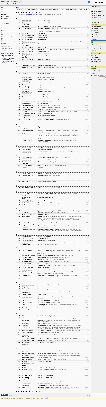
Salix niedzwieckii (27, 323)
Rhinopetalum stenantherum (26, 291)
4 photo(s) (87, 51)
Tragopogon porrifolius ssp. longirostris (28, 354)
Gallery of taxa (96, 30)
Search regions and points (98, 15)
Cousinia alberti (26, 103)
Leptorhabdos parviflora (26, 197)
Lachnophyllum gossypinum (26, 194)
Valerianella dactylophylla (26, 378)
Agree (45, 398)
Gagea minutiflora (27, 157)
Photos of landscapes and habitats (7, 56)
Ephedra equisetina (27, 130)
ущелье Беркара (86, 9)
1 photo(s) (87, 20)
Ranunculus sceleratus (28, 284)
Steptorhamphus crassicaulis (26, 343)
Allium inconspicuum (28, 35)
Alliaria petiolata (26, 28)
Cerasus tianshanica (27, 83)
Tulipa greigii (26, 367)
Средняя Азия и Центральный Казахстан (36, 9)
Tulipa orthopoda (27, 369)
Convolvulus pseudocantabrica (27, 91)
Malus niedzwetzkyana (28, 214)
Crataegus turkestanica (28, 113)
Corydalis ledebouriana (28, 97)
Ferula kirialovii (26, 147)
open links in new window (7, 28)
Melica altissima (26, 227)
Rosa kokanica (26, 300)
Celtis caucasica (26, 77)
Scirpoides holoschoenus (26, 326)
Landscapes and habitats (7, 36)
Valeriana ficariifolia (28, 375)
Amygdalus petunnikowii (25, 44)
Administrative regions (98, 46)
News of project (96, 57)
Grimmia (24, 167)
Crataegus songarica (27, 111)
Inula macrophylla (27, 173)
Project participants (97, 61)
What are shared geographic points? (8, 62)
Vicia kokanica (26, 383)
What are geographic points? (8, 53)
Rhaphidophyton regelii (28, 287)
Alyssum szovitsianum (28, 41)
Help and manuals (97, 59)
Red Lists (95, 34)
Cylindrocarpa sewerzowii (26, 120)
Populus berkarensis (27, 267)
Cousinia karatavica (27, 105)
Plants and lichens (6, 38)
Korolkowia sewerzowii (28, 187)
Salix (23, 316)
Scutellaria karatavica (28, 332)
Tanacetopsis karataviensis (25, 350)
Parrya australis (26, 257)
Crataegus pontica (27, 109)
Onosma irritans (26, 236)
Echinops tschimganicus (26, 127)
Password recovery (97, 70)
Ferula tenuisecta (27, 149)
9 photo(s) (87, 278)
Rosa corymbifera (27, 296)
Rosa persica (25, 304)
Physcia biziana (26, 263)
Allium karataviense (27, 37)
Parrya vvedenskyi (27, 259)
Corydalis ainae (26, 95)
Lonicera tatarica (26, 203)
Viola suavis (25, 385)
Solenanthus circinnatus (28, 338)
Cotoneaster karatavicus (28, 99)
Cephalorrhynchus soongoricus (27, 79)
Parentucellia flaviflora (28, 255)
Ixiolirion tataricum (27, 175)
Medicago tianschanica (28, 223)
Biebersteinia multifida (28, 65)
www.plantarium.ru (98, 395)
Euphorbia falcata (27, 140)
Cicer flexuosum (26, 89)
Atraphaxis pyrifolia (27, 59)
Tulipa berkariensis (27, 361)
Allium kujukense (27, 39)
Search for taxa (96, 13)
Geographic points (6, 34)
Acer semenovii (26, 20)
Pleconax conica (26, 265)
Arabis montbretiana (27, 47)
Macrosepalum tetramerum (26, 211)
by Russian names (6, 11)
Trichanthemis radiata (28, 357)
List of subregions (6, 32)
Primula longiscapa (27, 272)
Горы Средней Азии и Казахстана (52, 9)
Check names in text (97, 17)
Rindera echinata (26, 294)
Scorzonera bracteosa (28, 330)
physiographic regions (7, 48)
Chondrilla (25, 85)
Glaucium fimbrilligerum (26, 162)
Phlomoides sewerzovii (28, 261)
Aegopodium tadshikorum (25, 23)
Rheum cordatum (27, 289)
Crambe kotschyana (27, 107)
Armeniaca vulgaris (27, 49)
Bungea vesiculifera (27, 67)
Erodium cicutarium (27, 134)
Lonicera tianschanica (28, 205)
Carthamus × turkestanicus (25, 74)
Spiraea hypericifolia (28, 340)
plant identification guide (30, 14)
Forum (94, 55)
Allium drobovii (26, 33)
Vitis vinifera (25, 387)
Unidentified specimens (98, 28)
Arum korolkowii (27, 53)
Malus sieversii (26, 216)
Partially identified (97, 26)
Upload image (96, 22)
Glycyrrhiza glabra (27, 165)
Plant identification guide (98, 11)
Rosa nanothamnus (27, 302)
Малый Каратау (78, 9)
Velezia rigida (26, 381)
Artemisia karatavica (28, 51)
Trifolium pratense (27, 359)
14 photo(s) (86, 367)
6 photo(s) (87, 267)
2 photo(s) (87, 37)
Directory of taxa (96, 32)
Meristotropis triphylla (28, 229)
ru (89, 1)
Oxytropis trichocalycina (26, 243)
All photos (95, 24)
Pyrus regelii (25, 279)
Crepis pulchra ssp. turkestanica (27, 116)
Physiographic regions (98, 48)
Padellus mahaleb (27, 250)
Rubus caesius (26, 310)
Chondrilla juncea (27, 87)
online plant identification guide (98, 2)
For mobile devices (97, 6)
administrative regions (7, 46)
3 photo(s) (87, 41)
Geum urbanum (26, 159)
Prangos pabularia (27, 269)
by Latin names (5, 9)
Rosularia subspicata (28, 308)
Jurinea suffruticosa (27, 181)
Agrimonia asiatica (27, 26)
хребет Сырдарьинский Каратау (68, 9)
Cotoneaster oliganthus (28, 101)
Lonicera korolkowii (27, 200)
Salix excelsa (25, 320)
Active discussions (97, 53)
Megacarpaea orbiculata (28, 225)
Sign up (94, 68)
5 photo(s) (87, 39)
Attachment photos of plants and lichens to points (8, 59)
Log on (94, 66)
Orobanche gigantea (27, 238)
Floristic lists (95, 36)
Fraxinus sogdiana (27, 151)
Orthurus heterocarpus (28, 240)
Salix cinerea (25, 318)
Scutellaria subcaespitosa (26, 335)
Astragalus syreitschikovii (26, 56)
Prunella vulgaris (27, 275)
